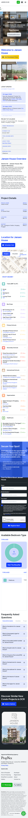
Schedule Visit (9, 245)
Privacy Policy (8, 514)
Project (6, 254)
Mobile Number (5, 492)
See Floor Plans (6, 143)
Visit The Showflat (14, 565)
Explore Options (9, 704)
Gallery (3, 779)
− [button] (24, 271)
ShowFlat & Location (7, 777)
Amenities (18, 621)
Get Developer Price (11, 57)
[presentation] (2, 73)
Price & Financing (6, 774)
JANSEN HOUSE (5, 2)
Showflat (15, 254)
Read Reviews (14, 30)
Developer (16, 772)
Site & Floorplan (5, 772)
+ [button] (24, 269)
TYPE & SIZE (4, 539)
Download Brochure (14, 34)
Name (3, 485)
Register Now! (15, 526)
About (15, 777)
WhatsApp (7, 785)
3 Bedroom (11, 580)
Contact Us (17, 779)
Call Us (18, 785)
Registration (17, 774)
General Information (7, 621)
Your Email (4, 498)
